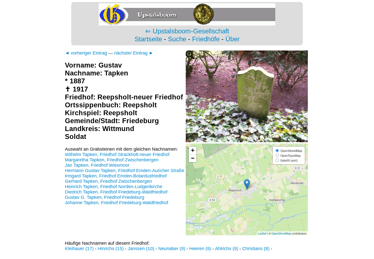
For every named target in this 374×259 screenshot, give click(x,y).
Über (232, 39)
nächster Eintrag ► (133, 53)
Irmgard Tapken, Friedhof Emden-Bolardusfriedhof (116, 175)
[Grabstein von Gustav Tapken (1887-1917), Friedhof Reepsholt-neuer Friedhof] (247, 140)
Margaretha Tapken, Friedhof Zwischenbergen (112, 159)
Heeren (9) (200, 248)
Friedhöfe (206, 39)
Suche (177, 39)
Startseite (148, 39)
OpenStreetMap (281, 233)
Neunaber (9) (171, 248)
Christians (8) (255, 248)
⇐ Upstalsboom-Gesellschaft (187, 31)
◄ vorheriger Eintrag (86, 53)
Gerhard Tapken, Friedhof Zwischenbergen (108, 181)
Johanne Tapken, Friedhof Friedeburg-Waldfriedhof (116, 202)
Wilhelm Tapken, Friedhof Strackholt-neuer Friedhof (117, 154)
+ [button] (192, 150)
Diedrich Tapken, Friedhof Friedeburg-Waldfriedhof (116, 192)
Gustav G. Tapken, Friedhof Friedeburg (104, 197)
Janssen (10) (141, 248)
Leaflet (262, 233)
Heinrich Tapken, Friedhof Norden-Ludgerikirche (113, 186)
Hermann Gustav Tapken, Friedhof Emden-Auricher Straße (124, 170)
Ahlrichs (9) (226, 248)
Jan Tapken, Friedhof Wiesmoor (97, 165)
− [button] (192, 158)
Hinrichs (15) (111, 248)
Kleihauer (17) (79, 248)
